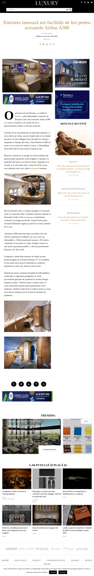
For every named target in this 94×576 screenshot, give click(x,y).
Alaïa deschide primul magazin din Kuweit (45, 529)
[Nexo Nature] (72, 86)
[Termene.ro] (72, 118)
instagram (85, 2)
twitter (91, 2)
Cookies (75, 560)
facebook (81, 2)
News (48, 39)
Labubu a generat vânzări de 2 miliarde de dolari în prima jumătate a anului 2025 (77, 530)
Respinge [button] (63, 572)
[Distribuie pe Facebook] (40, 44)
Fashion (35, 499)
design (9, 227)
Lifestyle (12, 445)
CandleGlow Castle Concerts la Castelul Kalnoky (14, 492)
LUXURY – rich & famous (47, 3)
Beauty (73, 162)
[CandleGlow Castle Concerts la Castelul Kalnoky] (16, 478)
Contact (36, 560)
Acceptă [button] (52, 572)
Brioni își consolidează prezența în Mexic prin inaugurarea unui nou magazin (15, 530)
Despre (5, 560)
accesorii (35, 168)
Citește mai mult (49, 449)
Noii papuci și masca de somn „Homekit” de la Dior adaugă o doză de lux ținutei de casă (46, 493)
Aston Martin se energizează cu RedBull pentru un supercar (74, 492)
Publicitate (20, 560)
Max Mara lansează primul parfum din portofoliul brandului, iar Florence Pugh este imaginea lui (73, 169)
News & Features (69, 189)
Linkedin (88, 2)
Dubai (17, 116)
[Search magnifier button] (70, 9)
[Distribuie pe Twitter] (43, 44)
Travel (81, 189)
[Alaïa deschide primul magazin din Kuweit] (46, 515)
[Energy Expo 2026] (27, 98)
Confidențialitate (56, 560)
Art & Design (73, 213)
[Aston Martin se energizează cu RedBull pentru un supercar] (77, 478)
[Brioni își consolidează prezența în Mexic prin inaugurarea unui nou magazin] (16, 515)
